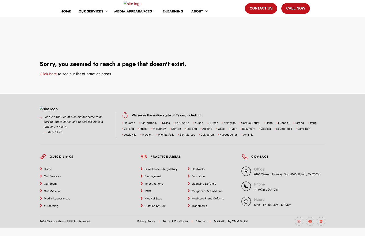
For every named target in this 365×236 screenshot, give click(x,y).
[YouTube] (310, 221)
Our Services (91, 11)
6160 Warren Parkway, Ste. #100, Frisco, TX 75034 (287, 174)
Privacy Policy (146, 221)
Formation (198, 176)
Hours (259, 199)
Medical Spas (153, 198)
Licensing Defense (204, 183)
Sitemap (201, 221)
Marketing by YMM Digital (231, 221)
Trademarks (199, 205)
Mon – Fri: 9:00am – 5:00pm (272, 204)
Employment (153, 176)
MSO (148, 191)
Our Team (50, 183)
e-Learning (173, 11)
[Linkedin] (321, 221)
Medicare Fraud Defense (208, 198)
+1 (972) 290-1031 (266, 189)
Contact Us (261, 8)
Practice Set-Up (155, 205)
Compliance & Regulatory (161, 169)
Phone (259, 184)
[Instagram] (299, 221)
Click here (48, 74)
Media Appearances (133, 11)
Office (259, 169)
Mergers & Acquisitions (207, 191)
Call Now (295, 8)
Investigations (154, 183)
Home (65, 11)
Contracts (198, 169)
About (197, 11)
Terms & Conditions (175, 221)
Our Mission (52, 191)
